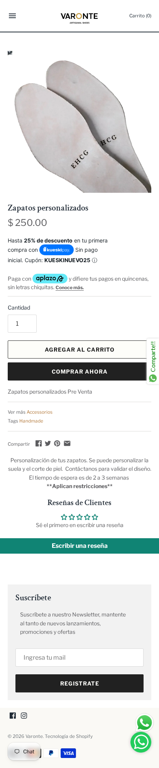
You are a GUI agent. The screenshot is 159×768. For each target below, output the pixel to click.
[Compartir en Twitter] (48, 443)
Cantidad (19, 307)
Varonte (34, 736)
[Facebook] (13, 716)
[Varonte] (80, 16)
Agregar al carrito (80, 349)
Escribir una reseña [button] (80, 545)
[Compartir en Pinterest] (57, 443)
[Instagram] (24, 716)
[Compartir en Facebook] (39, 443)
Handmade (31, 421)
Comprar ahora (80, 371)
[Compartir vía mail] (67, 443)
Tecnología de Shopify (69, 736)
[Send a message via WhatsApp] (144, 722)
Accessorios (39, 412)
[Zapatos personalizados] (79, 122)
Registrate (79, 683)
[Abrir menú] (12, 16)
